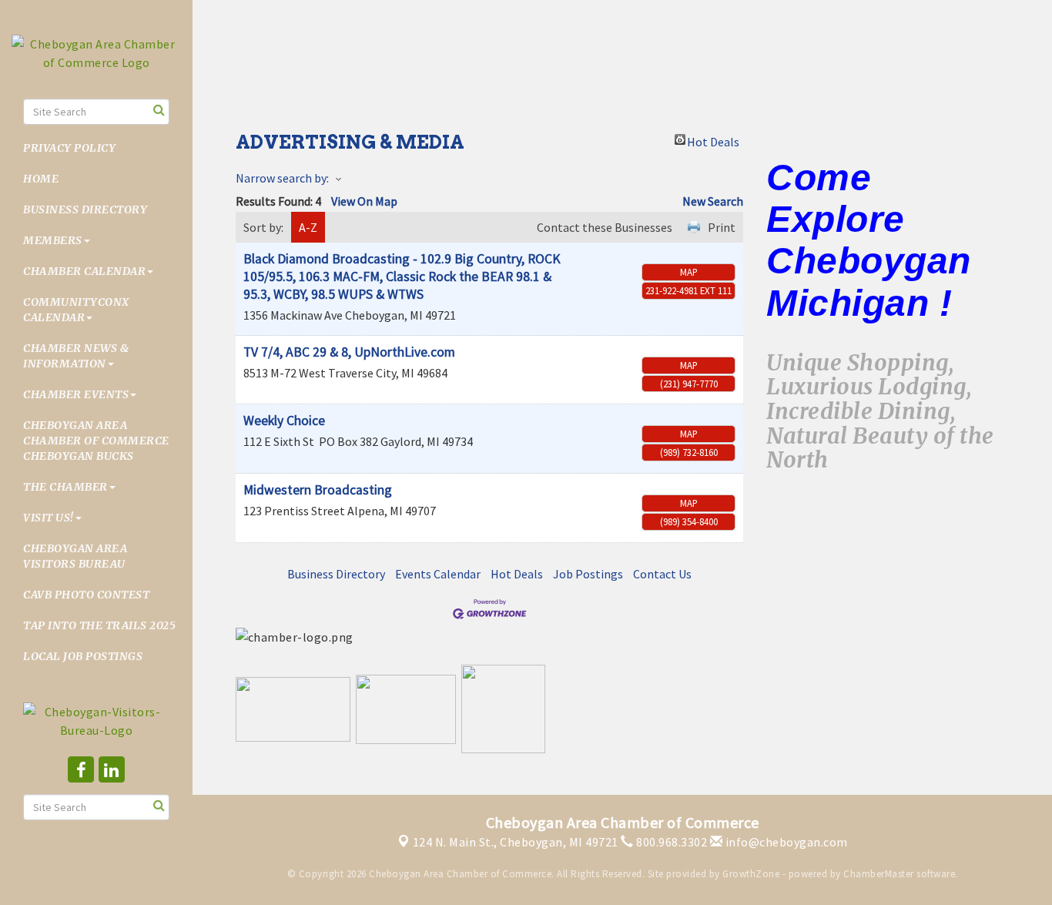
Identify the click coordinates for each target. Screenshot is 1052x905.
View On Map (364, 201)
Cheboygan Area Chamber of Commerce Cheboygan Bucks (96, 440)
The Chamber (65, 487)
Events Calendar (438, 574)
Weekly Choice (284, 420)
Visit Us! (48, 518)
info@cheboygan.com (785, 842)
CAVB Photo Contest (86, 595)
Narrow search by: (282, 178)
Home (41, 179)
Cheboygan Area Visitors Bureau (75, 556)
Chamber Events (76, 394)
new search (712, 201)
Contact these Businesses (604, 227)
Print (721, 227)
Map (689, 272)
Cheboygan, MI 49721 (515, 842)
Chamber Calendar (84, 271)
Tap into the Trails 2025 (99, 625)
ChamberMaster (878, 873)
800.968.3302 (670, 842)
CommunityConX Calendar (76, 309)
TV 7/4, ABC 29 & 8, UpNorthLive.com (349, 352)
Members (52, 240)
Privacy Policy (69, 148)
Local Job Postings (82, 656)
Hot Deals (713, 139)
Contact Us (662, 574)
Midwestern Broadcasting (317, 489)
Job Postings (588, 574)
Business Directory (85, 209)
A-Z (308, 227)
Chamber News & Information (76, 355)
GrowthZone (750, 873)
